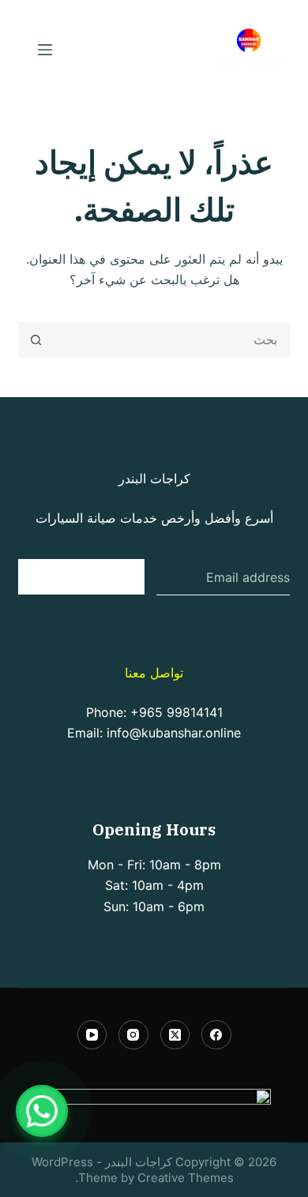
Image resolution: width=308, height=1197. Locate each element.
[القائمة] (45, 50)
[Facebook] (216, 1035)
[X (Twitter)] (175, 1035)
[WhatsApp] (42, 1111)
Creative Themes (185, 1177)
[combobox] (170, 340)
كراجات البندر (249, 60)
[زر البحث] (36, 340)
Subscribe (82, 575)
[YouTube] (92, 1035)
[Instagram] (133, 1035)
